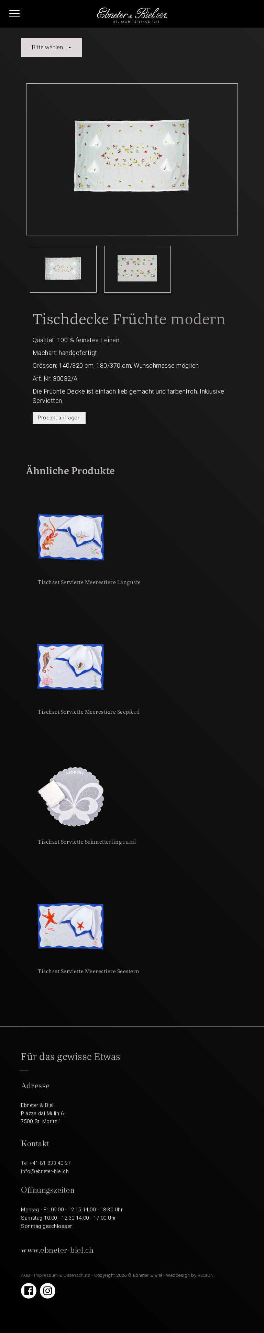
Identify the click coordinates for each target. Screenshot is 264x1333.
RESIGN (206, 1275)
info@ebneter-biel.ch (45, 1171)
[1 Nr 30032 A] (63, 272)
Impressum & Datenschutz (62, 1275)
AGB (25, 1275)
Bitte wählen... (50, 47)
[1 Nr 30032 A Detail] (137, 272)
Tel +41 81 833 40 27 (46, 1163)
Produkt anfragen (59, 418)
